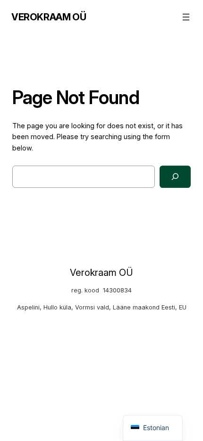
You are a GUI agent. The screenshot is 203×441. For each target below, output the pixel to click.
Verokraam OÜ (48, 17)
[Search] (175, 177)
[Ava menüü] (186, 17)
